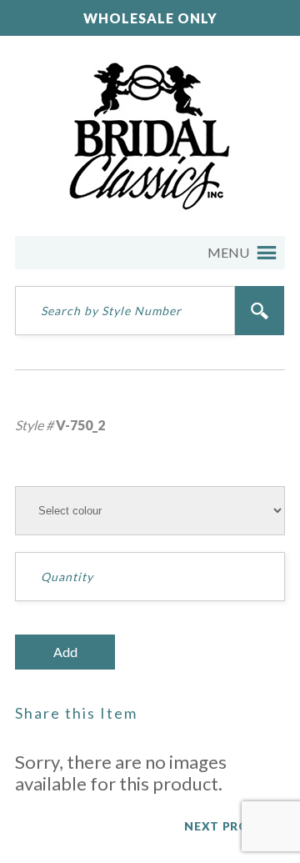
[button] (228, 252)
